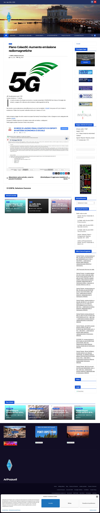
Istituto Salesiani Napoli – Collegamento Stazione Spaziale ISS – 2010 (84, 236)
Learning (94, 493)
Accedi (78, 43)
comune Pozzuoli (61, 489)
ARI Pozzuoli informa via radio (85, 269)
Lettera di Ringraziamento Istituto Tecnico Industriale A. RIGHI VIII (85, 242)
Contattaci (86, 489)
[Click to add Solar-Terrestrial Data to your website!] (85, 179)
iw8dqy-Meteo (61, 486)
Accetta (51, 503)
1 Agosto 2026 (58, 415)
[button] (97, 496)
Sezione (12, 35)
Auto (10, 43)
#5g (19, 57)
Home (55, 486)
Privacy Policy (80, 391)
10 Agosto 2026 (12, 415)
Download (64, 128)
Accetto (85, 62)
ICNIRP (47, 108)
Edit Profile (75, 493)
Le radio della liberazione (35, 205)
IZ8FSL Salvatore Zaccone (17, 55)
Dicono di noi (33, 408)
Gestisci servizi (93, 510)
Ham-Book (82, 493)
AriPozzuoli (10, 29)
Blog (67, 486)
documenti (69, 493)
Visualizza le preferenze (88, 503)
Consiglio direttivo (78, 489)
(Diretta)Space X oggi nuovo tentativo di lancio (54, 178)
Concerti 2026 (69, 489)
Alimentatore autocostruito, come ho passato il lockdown (21, 178)
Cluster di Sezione (92, 486)
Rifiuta (69, 503)
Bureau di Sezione (74, 486)
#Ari (22, 57)
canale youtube (83, 486)
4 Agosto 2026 (35, 415)
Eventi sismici (10, 408)
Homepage (88, 493)
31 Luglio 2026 (81, 415)
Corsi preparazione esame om (59, 493)
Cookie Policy (5, 510)
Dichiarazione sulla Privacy (14, 510)
